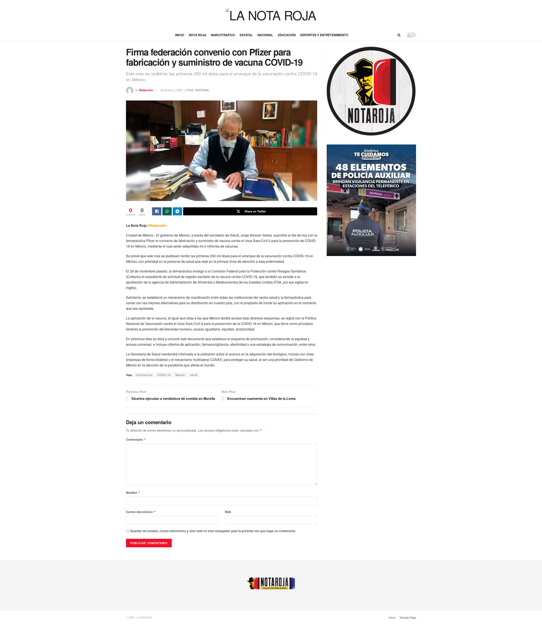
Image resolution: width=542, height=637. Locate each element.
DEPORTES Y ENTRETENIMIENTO (324, 35)
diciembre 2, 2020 (172, 90)
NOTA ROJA (197, 35)
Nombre (133, 492)
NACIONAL (265, 35)
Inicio (179, 35)
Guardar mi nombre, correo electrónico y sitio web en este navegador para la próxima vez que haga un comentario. (213, 531)
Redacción (146, 90)
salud (193, 375)
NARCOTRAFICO (223, 35)
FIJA (191, 90)
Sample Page (408, 617)
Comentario (136, 439)
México (180, 375)
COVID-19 (164, 375)
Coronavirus (144, 375)
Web (228, 512)
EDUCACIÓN (287, 35)
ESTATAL (246, 35)
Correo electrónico (141, 512)
